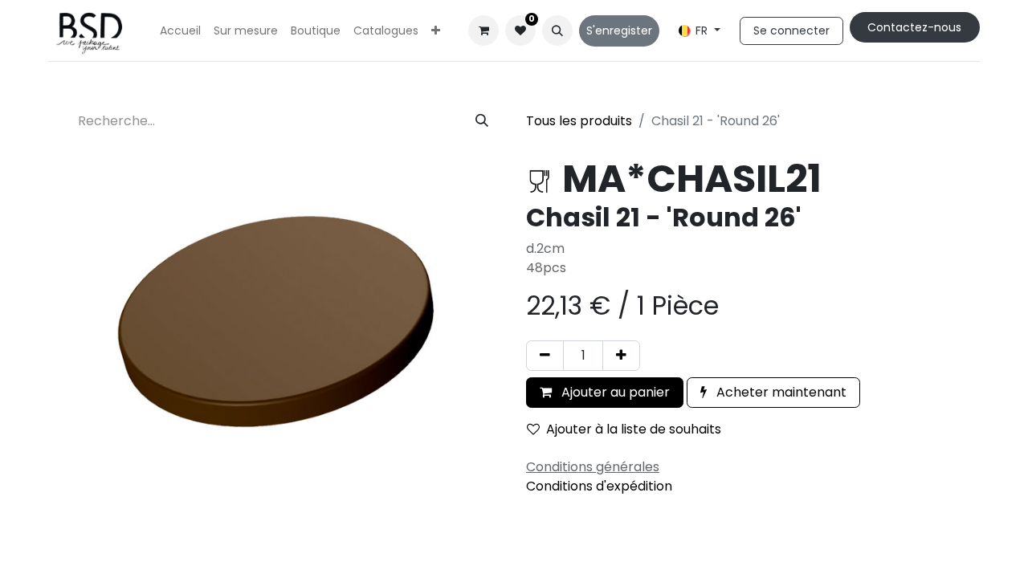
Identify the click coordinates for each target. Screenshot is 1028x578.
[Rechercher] (482, 121)
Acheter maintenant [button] (779, 392)
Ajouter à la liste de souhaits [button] (633, 429)
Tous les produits (579, 121)
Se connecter (791, 30)
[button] (557, 30)
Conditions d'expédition (599, 486)
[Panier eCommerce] (483, 30)
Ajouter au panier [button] (614, 392)
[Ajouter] (621, 355)
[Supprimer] (545, 355)
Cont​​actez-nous (914, 27)
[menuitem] (180, 31)
